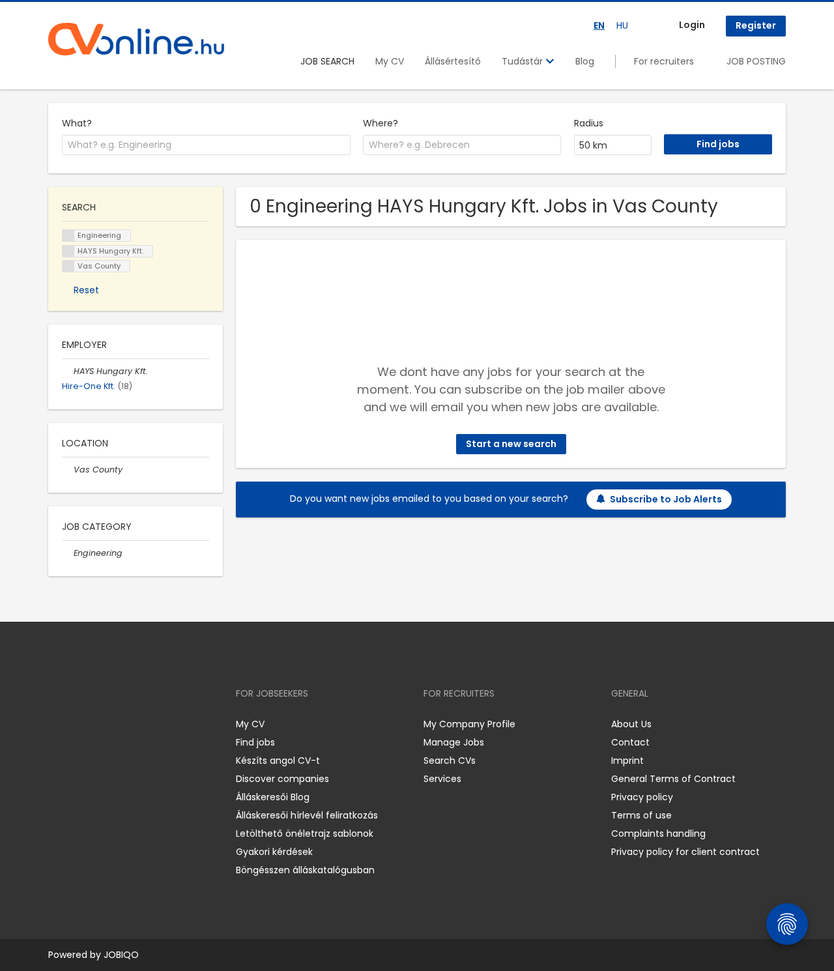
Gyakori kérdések (274, 851)
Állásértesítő (453, 61)
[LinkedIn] (100, 724)
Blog (584, 61)
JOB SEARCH (327, 61)
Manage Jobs (454, 742)
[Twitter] (120, 724)
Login (692, 24)
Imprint (627, 760)
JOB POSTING (756, 61)
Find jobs (255, 742)
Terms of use (641, 815)
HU (622, 25)
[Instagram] (79, 724)
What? (77, 123)
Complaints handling (658, 833)
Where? (380, 123)
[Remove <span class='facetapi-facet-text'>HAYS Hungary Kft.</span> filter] (68, 251)
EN (599, 25)
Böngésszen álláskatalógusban (305, 870)
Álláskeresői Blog (272, 797)
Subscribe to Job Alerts (666, 499)
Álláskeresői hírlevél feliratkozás (307, 815)
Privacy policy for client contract (685, 851)
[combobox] (206, 145)
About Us (631, 724)
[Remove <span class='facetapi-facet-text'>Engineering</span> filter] (68, 235)
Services (442, 778)
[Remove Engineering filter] (68, 552)
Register (756, 25)
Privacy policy (642, 797)
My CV (389, 61)
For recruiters (664, 61)
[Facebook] (57, 724)
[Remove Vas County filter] (68, 469)
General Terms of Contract (673, 778)
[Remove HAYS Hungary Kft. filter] (68, 371)
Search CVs (450, 760)
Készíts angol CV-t (278, 760)
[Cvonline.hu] (136, 39)
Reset (86, 290)
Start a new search (511, 443)
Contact (630, 742)
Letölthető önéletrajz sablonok (304, 833)
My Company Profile (469, 724)
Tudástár (523, 61)
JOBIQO (121, 954)
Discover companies (282, 778)
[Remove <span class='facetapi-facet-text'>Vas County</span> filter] (68, 266)
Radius (588, 123)
